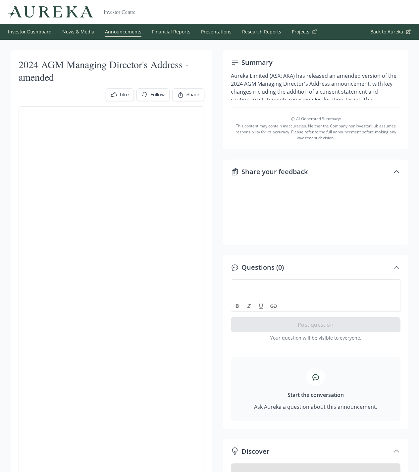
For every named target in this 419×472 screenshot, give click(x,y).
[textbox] (315, 285)
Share (192, 94)
